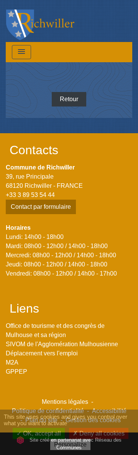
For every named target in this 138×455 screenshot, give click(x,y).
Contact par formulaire (41, 206)
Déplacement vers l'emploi (42, 353)
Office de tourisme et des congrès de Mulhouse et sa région (55, 330)
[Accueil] (40, 21)
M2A (12, 362)
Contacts (34, 150)
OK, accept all (41, 433)
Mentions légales (65, 402)
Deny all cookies (101, 433)
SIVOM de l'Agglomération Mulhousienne (62, 344)
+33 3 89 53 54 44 (30, 195)
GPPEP (16, 371)
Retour (69, 99)
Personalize (70, 444)
